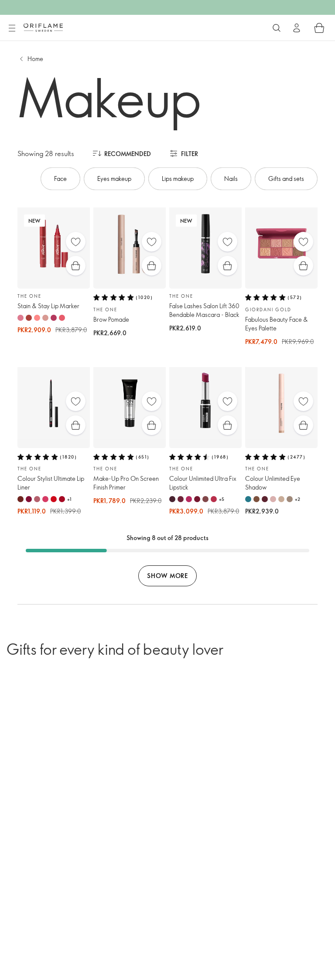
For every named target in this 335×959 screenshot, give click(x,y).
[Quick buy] (75, 265)
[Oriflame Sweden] (43, 27)
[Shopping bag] (319, 28)
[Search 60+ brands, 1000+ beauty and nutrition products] (276, 27)
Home (35, 58)
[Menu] (12, 28)
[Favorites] (75, 242)
